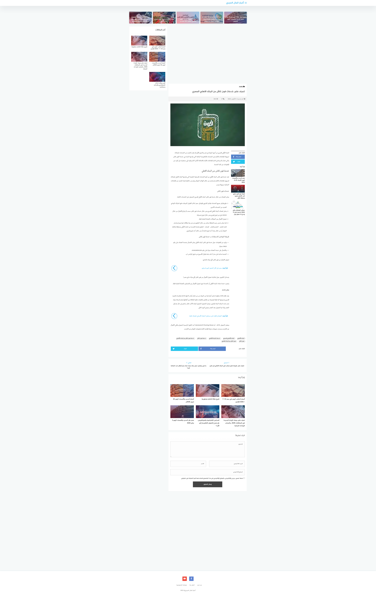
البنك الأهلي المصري (228, 338)
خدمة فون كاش (201, 338)
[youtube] (184, 579)
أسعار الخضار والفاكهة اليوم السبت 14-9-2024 (164, 20)
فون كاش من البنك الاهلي (229, 341)
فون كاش (241, 341)
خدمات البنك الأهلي (214, 338)
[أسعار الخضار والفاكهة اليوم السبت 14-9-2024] (164, 18)
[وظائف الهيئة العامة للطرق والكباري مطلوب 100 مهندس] (188, 18)
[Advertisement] (207, 41)
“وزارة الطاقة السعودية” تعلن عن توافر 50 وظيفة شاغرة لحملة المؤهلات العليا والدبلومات (211, 19)
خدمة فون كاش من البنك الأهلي (185, 338)
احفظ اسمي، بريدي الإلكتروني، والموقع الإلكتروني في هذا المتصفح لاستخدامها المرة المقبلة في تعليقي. (212, 478)
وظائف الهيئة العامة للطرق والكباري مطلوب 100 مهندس (188, 20)
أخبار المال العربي (235, 3)
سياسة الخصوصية (181, 585)
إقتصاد (241, 87)
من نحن (199, 585)
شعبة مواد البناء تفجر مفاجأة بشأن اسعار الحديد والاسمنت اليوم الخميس (235, 19)
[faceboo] (191, 579)
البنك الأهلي (240, 338)
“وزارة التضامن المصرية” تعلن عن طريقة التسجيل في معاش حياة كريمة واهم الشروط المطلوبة (140, 19)
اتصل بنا (192, 585)
